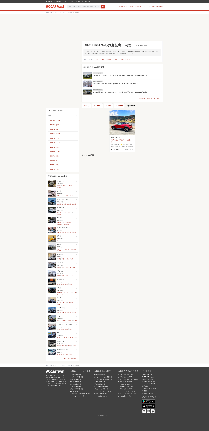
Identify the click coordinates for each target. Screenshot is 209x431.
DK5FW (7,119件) (99, 59)
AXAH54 (59, 250)
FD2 (66, 354)
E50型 (59, 345)
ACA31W (60, 249)
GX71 (59, 320)
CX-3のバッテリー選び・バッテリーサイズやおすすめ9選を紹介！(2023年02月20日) (120, 75)
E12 (62, 195)
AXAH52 (73, 249)
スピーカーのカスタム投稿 (126, 391)
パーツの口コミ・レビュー (142, 6)
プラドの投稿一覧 (99, 384)
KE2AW (68, 337)
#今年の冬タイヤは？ (117, 140)
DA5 (58, 284)
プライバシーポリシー (149, 388)
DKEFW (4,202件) (112, 59)
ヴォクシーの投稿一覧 (101, 389)
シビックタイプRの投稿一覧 (103, 379)
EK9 (58, 354)
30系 (63, 259)
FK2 (70, 354)
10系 (58, 259)
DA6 (62, 284)
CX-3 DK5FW (115, 137)
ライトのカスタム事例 (125, 384)
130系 (59, 204)
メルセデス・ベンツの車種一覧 (80, 393)
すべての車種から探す (71, 358)
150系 (64, 232)
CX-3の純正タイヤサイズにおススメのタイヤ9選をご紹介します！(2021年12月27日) (120, 92)
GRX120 (59, 224)
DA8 (70, 284)
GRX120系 (60, 222)
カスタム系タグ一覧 (124, 396)
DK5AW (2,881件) (125, 59)
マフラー (119, 106)
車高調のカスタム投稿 (125, 382)
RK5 (58, 329)
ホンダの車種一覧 (75, 379)
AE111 (59, 214)
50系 (71, 275)
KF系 (63, 337)
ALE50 (75, 345)
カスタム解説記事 (157, 6)
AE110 (70, 212)
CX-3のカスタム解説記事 (93, 67)
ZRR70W (60, 294)
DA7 (66, 284)
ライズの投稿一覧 (99, 382)
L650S (59, 185)
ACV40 (71, 302)
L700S (70, 185)
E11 (58, 195)
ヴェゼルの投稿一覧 (100, 393)
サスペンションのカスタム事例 (128, 379)
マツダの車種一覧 (75, 382)
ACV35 (65, 302)
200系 (74, 204)
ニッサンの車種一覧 (76, 377)
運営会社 (145, 391)
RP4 (70, 329)
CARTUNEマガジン (148, 377)
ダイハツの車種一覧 (76, 389)
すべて (136, 59)
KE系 (58, 337)
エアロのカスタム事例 (125, 389)
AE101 (65, 212)
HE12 (71, 195)
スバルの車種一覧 (75, 384)
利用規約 (145, 386)
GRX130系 (68, 222)
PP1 (58, 240)
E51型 (64, 345)
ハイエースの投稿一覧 (101, 386)
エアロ (108, 106)
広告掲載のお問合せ (148, 393)
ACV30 (59, 302)
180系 (69, 204)
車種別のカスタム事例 (126, 6)
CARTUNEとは (147, 374)
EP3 (62, 354)
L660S (64, 185)
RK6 (62, 329)
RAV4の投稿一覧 (99, 374)
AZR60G (59, 292)
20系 (63, 267)
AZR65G (66, 292)
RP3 (66, 329)
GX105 (70, 320)
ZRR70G (73, 292)
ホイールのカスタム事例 (126, 374)
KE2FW (74, 337)
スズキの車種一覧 (75, 386)
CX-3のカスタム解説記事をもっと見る (149, 98)
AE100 (59, 212)
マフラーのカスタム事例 (126, 386)
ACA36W (66, 249)
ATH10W (72, 267)
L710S (59, 187)
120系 (74, 312)
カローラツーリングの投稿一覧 (104, 391)
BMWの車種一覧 (75, 391)
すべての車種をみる (100, 396)
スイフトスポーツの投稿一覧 (103, 377)
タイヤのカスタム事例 (125, 377)
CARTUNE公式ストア (149, 379)
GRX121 (66, 224)
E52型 (69, 345)
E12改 (66, 195)
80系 (71, 259)
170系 (64, 204)
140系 (59, 232)
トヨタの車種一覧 (75, 374)
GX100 (64, 320)
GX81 (75, 320)
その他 (131, 105)
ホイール (97, 106)
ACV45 (59, 304)
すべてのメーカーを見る (78, 396)
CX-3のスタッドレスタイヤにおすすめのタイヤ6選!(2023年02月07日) (115, 84)
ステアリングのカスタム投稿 (127, 393)
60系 (67, 259)
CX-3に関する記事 (97, 73)
